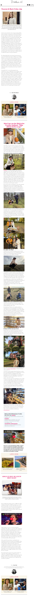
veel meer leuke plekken (11, 368)
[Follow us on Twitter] (31, 5)
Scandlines (7, 418)
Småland (5, 170)
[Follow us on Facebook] (28, 5)
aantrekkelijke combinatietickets (11, 423)
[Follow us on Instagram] (30, 5)
